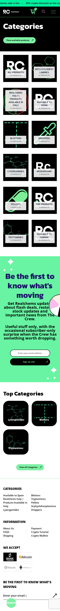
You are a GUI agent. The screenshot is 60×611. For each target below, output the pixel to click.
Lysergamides (11, 509)
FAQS (6, 532)
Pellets (35, 502)
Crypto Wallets (39, 535)
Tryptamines (38, 498)
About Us (8, 528)
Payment (36, 528)
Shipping (8, 535)
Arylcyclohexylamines (43, 506)
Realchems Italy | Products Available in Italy (15, 502)
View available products (17, 40)
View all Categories (28, 467)
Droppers (36, 509)
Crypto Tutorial (39, 532)
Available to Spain (13, 495)
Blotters (35, 495)
